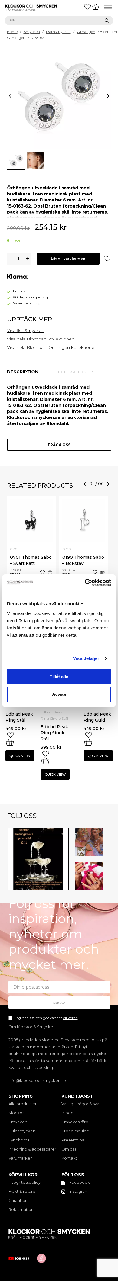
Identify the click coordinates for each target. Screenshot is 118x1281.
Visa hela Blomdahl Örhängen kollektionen (52, 347)
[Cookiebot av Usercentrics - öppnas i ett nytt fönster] (85, 583)
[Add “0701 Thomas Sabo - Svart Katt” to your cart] (50, 572)
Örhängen (86, 31)
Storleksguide (75, 1130)
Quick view (19, 756)
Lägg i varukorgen (68, 258)
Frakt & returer (22, 1191)
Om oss (68, 1149)
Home (12, 31)
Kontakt (69, 1158)
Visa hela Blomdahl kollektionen (40, 339)
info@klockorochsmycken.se (37, 1080)
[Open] (38, 859)
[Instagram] (66, 886)
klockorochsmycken (37, 831)
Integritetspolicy (24, 1182)
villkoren (70, 1017)
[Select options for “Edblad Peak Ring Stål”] (10, 742)
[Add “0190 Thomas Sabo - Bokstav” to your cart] (102, 572)
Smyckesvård (74, 1121)
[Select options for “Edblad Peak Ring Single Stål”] (45, 760)
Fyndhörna (19, 1140)
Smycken (32, 31)
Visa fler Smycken (25, 330)
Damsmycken (58, 31)
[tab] (22, 372)
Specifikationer (72, 372)
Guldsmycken (21, 1130)
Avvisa (59, 694)
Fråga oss (59, 445)
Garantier (17, 1200)
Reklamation (21, 1209)
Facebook (79, 1182)
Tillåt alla (59, 676)
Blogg (67, 1112)
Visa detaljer (86, 658)
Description (22, 372)
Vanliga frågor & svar (81, 1103)
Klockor (16, 1112)
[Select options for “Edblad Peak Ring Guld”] (88, 742)
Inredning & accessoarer (32, 1149)
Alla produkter (22, 1103)
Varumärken (20, 1158)
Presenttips (72, 1140)
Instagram (78, 1191)
